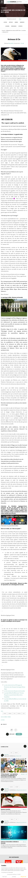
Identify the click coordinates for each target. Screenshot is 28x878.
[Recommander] (15, 730)
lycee (24, 713)
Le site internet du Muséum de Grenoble (14, 691)
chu (16, 819)
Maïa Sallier (11, 43)
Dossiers (7, 26)
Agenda (16, 22)
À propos (20, 26)
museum (19, 713)
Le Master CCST (18, 756)
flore (11, 752)
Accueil (5, 22)
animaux (9, 713)
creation (16, 752)
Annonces (22, 22)
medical (12, 819)
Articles (11, 22)
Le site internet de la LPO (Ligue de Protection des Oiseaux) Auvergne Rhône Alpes (14, 687)
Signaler (4, 724)
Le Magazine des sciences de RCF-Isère (13, 11)
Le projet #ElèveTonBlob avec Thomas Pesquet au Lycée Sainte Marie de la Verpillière (14, 695)
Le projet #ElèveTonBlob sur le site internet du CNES (15, 700)
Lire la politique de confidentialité (7, 872)
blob (14, 713)
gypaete (4, 713)
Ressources (13, 26)
